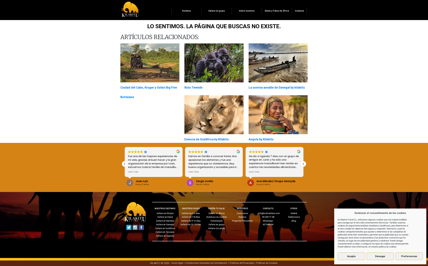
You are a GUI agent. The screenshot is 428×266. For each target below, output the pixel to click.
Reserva (242, 217)
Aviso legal (177, 263)
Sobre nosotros (247, 11)
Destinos (186, 11)
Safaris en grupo (216, 11)
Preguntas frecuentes (242, 221)
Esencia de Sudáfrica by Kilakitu (206, 139)
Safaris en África (216, 213)
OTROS (293, 208)
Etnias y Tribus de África (277, 11)
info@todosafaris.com (269, 213)
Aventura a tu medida (216, 217)
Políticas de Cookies (267, 263)
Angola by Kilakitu (261, 139)
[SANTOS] (130, 8)
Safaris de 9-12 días (190, 221)
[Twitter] (129, 227)
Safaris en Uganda (165, 236)
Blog (294, 221)
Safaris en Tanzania (165, 232)
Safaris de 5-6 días (191, 213)
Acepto (351, 256)
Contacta (299, 11)
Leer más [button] (133, 171)
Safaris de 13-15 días (191, 224)
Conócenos (242, 213)
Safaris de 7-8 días (191, 217)
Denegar (380, 256)
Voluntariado (216, 221)
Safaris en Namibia (165, 221)
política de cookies (387, 247)
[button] (303, 163)
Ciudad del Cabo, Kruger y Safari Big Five (148, 87)
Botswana (127, 97)
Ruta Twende (193, 87)
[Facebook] (141, 227)
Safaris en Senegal (165, 224)
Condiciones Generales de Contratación (206, 263)
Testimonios (294, 217)
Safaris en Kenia (165, 217)
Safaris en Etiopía (165, 213)
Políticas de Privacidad (242, 263)
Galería (294, 213)
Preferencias (409, 256)
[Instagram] (135, 227)
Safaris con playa (216, 228)
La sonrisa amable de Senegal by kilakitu (277, 87)
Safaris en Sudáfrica (165, 228)
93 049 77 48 (268, 217)
